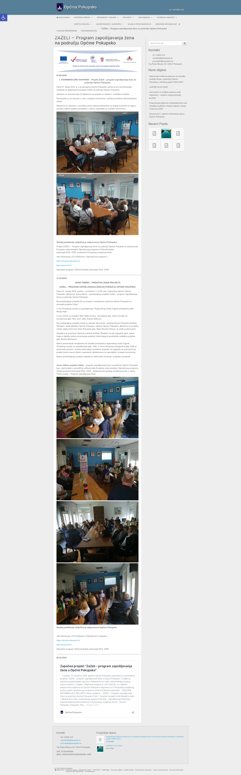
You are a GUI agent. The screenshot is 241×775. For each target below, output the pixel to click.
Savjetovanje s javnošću (108, 24)
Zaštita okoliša (81, 24)
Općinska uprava (82, 17)
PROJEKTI (127, 17)
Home (179, 24)
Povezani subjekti (166, 17)
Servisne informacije (166, 24)
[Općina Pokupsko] (120, 7)
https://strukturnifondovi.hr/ (68, 261)
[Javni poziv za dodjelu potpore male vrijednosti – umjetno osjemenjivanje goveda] (178, 133)
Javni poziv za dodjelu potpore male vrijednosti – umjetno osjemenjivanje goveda (165, 95)
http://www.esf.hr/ (64, 265)
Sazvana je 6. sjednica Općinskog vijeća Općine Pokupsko (166, 115)
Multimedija (144, 17)
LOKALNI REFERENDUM (67, 30)
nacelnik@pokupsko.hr (163, 58)
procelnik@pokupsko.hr (163, 61)
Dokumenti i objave (106, 17)
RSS (182, 6)
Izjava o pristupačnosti (139, 24)
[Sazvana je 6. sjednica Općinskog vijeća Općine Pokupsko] (166, 145)
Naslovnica (64, 17)
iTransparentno (89, 30)
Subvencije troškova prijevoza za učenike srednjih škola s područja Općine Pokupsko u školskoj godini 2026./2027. (167, 79)
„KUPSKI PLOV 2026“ (158, 87)
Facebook (178, 6)
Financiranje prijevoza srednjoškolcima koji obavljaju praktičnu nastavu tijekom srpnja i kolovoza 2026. (168, 106)
